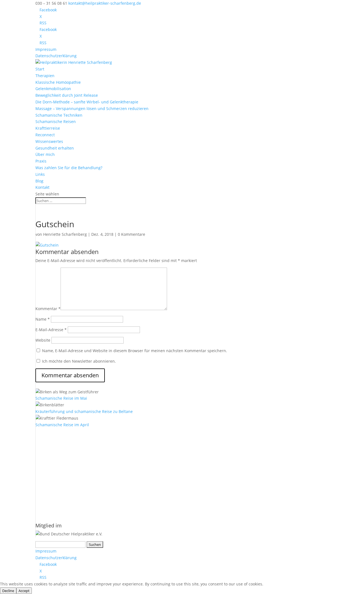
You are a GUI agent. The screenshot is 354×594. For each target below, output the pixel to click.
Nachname (45, 484)
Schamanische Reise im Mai (61, 398)
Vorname (44, 467)
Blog (39, 181)
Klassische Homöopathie (58, 82)
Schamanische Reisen (55, 121)
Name (42, 319)
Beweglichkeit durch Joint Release (66, 95)
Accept (24, 590)
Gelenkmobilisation (53, 88)
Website (42, 340)
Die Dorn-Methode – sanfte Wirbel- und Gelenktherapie (86, 101)
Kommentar (48, 308)
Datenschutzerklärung (56, 55)
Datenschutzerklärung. (98, 502)
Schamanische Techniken (58, 115)
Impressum (45, 49)
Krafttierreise (47, 128)
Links (40, 174)
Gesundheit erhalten (54, 148)
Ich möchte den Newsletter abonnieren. (78, 361)
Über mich (45, 154)
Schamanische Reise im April (62, 424)
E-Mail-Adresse (51, 329)
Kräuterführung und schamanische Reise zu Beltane (84, 411)
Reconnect (45, 134)
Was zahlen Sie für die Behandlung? (68, 167)
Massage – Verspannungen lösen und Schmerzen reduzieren (92, 108)
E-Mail (42, 449)
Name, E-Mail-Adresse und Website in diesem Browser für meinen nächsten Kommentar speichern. (134, 350)
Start (39, 69)
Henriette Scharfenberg (65, 234)
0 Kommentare (131, 234)
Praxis (40, 161)
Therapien (44, 75)
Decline (8, 590)
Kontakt (42, 187)
